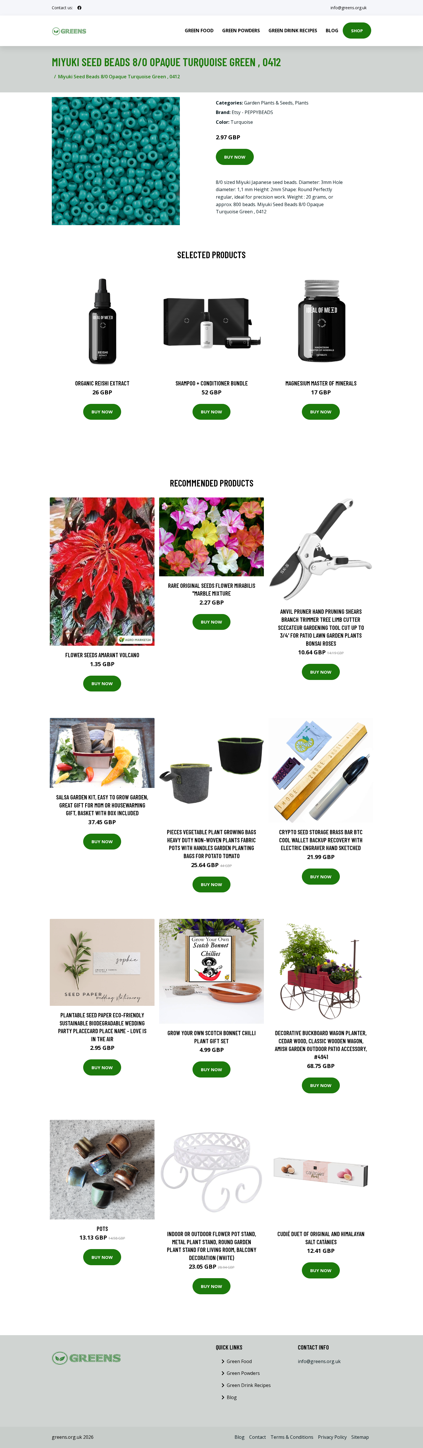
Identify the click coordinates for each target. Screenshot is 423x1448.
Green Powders (241, 30)
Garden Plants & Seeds (268, 103)
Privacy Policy (332, 1437)
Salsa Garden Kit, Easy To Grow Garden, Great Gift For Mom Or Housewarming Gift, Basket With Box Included (102, 804)
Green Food (199, 30)
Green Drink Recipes (292, 30)
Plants (301, 103)
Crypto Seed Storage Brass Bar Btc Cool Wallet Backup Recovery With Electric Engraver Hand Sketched (321, 839)
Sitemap (360, 1437)
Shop (357, 30)
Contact (257, 1437)
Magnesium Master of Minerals (321, 383)
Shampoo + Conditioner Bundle (212, 383)
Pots (102, 1228)
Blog (332, 30)
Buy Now (234, 157)
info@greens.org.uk (349, 7)
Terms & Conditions (291, 1437)
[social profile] (79, 7)
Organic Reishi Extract (102, 383)
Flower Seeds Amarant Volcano (102, 654)
